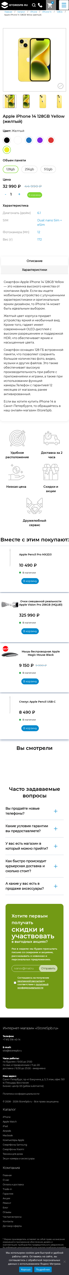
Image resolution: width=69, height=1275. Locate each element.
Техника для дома (13, 1154)
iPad (5, 1126)
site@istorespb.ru (12, 1050)
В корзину (35, 195)
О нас (6, 1180)
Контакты (8, 1221)
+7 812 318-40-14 (11, 1039)
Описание (35, 261)
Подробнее (43, 1269)
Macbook (8, 1135)
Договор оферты (12, 1226)
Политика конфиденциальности (21, 1093)
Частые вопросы (12, 1216)
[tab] (34, 261)
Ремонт (7, 1203)
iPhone (6, 1117)
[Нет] (64, 1261)
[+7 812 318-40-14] (41, 4)
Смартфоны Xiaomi (13, 1149)
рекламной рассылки (30, 981)
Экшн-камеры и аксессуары (19, 1158)
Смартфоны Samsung (15, 1144)
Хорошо (26, 1269)
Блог (5, 1207)
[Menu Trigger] (64, 5)
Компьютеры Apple (13, 1140)
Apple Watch (10, 1121)
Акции (6, 1198)
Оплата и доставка (13, 1184)
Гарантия (8, 1193)
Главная (7, 1175)
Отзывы (7, 1212)
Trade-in (7, 1189)
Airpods (7, 1130)
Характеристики (34, 270)
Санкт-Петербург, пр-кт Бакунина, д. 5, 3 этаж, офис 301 (34, 1079)
